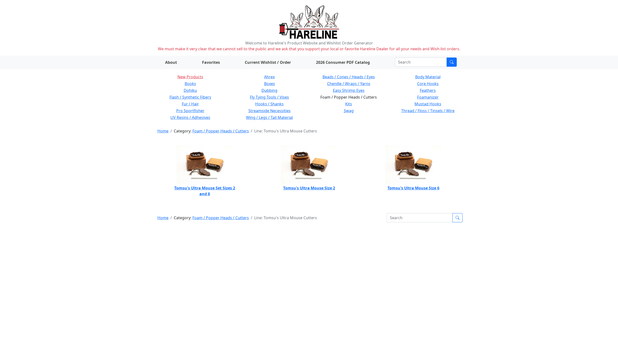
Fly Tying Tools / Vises (269, 97)
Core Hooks (428, 83)
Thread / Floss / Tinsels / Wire (428, 110)
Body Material (428, 77)
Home (163, 131)
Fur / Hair (190, 104)
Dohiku (190, 90)
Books (190, 83)
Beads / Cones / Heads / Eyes (349, 77)
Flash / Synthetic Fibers (190, 97)
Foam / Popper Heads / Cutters (220, 131)
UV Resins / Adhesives (190, 117)
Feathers (428, 90)
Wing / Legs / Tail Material (269, 117)
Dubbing (269, 90)
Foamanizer (428, 97)
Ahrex (269, 77)
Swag (349, 110)
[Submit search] (452, 62)
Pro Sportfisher (190, 110)
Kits (348, 104)
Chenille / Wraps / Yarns (348, 83)
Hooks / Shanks (269, 104)
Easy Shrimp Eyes (349, 90)
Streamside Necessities (269, 110)
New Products (190, 77)
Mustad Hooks (427, 104)
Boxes (269, 83)
